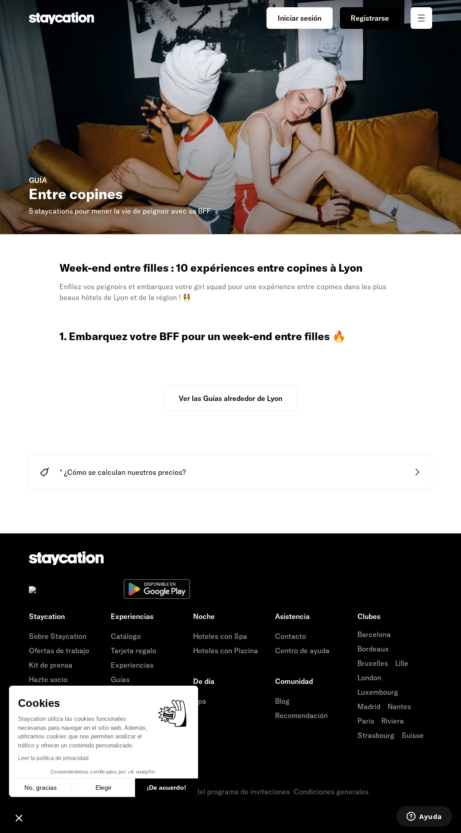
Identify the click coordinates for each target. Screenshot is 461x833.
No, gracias (40, 787)
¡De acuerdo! (166, 787)
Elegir (103, 787)
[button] (19, 817)
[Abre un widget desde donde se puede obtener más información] (424, 817)
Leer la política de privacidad (53, 758)
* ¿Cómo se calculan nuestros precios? (123, 472)
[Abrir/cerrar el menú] (421, 18)
